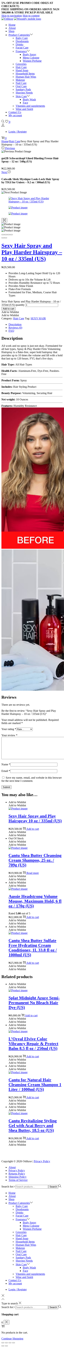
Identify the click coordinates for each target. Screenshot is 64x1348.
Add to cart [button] (32, 828)
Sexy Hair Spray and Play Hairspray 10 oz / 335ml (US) (35, 818)
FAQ (11, 330)
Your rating (8, 729)
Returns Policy (17, 1173)
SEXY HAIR (38, 318)
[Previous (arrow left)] (2, 237)
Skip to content (31, 15)
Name (5, 764)
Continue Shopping (12, 1338)
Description (15, 324)
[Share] (5, 234)
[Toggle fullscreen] (8, 234)
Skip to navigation (11, 15)
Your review (9, 735)
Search (53, 1186)
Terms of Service (18, 1180)
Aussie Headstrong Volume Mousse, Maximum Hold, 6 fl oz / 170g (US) (35, 901)
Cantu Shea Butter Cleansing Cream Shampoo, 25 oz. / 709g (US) (35, 860)
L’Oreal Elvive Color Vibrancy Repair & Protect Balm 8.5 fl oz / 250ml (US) (33, 1044)
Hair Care (14, 141)
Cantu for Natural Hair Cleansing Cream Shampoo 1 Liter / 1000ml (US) (35, 1085)
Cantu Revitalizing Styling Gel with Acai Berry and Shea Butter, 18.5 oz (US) (33, 1125)
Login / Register (18, 131)
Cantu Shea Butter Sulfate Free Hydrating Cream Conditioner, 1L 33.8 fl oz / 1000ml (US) (33, 947)
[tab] (36, 324)
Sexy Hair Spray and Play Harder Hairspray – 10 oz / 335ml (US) (31, 252)
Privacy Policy (42, 1161)
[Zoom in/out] (11, 234)
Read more (32, 872)
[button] (10, 312)
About (12, 1167)
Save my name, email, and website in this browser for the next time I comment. (31, 779)
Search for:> (8, 1186)
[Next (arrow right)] (5, 237)
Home (4, 141)
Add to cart (8, 308)
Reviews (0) (15, 327)
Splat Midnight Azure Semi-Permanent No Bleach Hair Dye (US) (34, 1003)
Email (5, 770)
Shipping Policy (17, 1176)
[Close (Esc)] (2, 234)
